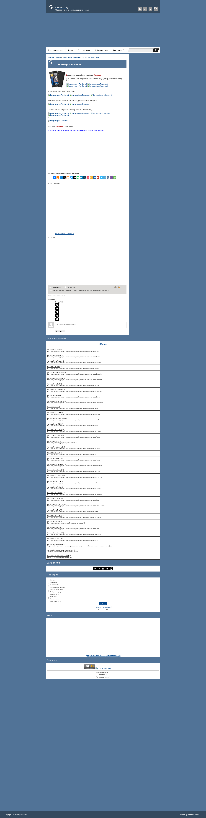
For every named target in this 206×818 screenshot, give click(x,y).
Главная (51, 57)
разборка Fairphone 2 (59, 290)
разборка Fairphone (86, 290)
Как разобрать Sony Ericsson (56, 504)
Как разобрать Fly (53, 407)
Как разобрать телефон (55, 544)
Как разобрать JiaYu (54, 412)
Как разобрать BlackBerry (55, 372)
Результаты (98, 607)
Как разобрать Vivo (53, 527)
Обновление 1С (54, 594)
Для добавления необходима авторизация (103, 656)
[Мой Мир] (61, 177)
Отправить (60, 331)
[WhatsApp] (114, 177)
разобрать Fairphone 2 (73, 290)
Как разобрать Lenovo (54, 447)
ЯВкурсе (103, 344)
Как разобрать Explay (54, 395)
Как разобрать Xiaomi (54, 533)
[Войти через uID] (57, 305)
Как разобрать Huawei (54, 430)
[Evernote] (78, 177)
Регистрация (140, 9)
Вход (145, 9)
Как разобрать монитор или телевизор (60, 550)
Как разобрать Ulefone (54, 515)
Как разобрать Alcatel (54, 355)
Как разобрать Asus (53, 367)
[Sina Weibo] (98, 177)
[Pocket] (88, 177)
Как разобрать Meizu (54, 458)
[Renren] (94, 177)
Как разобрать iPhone (54, 435)
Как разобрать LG (53, 452)
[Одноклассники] (58, 177)
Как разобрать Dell (53, 384)
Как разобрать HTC (53, 424)
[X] (64, 177)
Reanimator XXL (54, 584)
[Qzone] (91, 177)
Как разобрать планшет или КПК (58, 556)
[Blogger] (68, 177)
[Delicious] (71, 177)
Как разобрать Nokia (54, 470)
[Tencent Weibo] (104, 177)
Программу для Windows (57, 587)
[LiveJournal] (84, 177)
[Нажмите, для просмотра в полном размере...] (76, 84)
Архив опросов (107, 607)
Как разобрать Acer (53, 349)
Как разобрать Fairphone (90, 57)
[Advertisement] (103, 30)
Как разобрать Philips (54, 487)
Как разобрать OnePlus (55, 475)
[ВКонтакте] (54, 177)
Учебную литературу (56, 592)
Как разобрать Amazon (54, 361)
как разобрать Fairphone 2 (100, 290)
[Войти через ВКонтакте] (57, 308)
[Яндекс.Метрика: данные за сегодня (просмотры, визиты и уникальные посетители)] (103, 668)
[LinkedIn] (81, 177)
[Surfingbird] (101, 177)
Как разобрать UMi (53, 521)
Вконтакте (150, 9)
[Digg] (74, 177)
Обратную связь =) (55, 601)
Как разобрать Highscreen (56, 418)
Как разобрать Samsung (55, 493)
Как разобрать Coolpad (55, 378)
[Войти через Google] (57, 315)
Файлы (58, 57)
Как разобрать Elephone (55, 389)
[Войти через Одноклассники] (57, 319)
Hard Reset (53, 596)
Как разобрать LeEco (54, 441)
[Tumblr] (108, 177)
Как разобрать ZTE (53, 538)
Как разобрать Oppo (54, 481)
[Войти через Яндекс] (57, 312)
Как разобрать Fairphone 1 (64, 234)
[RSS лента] (156, 10)
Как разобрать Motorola (55, 464)
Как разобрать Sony (53, 498)
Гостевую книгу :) (55, 599)
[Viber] (111, 177)
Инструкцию (53, 582)
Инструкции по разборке (71, 57)
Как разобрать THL (53, 510)
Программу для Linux (56, 589)
